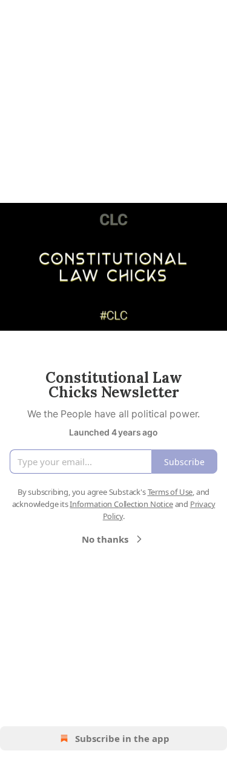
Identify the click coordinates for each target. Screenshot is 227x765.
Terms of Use (170, 491)
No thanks (105, 539)
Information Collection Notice (121, 503)
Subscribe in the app (122, 738)
